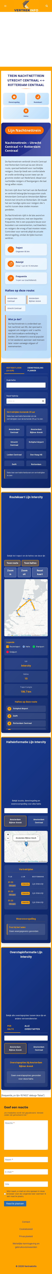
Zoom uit (24, 572)
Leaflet (15, 635)
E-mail (9, 1172)
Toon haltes (30, 563)
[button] (31, 602)
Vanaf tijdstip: (12, 396)
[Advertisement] (26, 39)
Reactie (10, 1123)
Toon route (12, 563)
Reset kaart (40, 572)
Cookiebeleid (26, 1229)
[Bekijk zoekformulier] (46, 6)
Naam (9, 1159)
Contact (26, 1222)
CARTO (44, 635)
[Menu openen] (5, 6)
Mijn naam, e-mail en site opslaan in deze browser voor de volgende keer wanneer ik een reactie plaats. (26, 1194)
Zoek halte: (11, 380)
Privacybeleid (26, 1236)
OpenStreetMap (26, 635)
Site (7, 1184)
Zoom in (10, 572)
